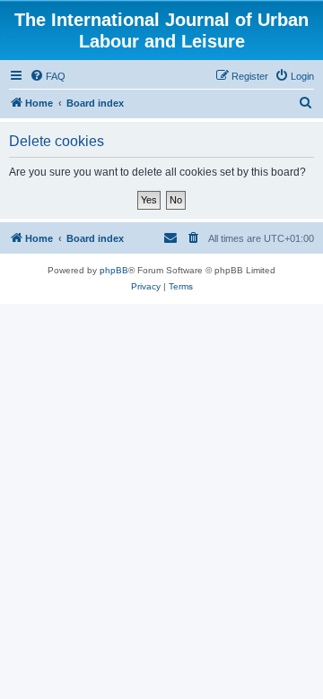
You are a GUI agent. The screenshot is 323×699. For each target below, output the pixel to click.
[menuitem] (47, 76)
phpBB (114, 270)
